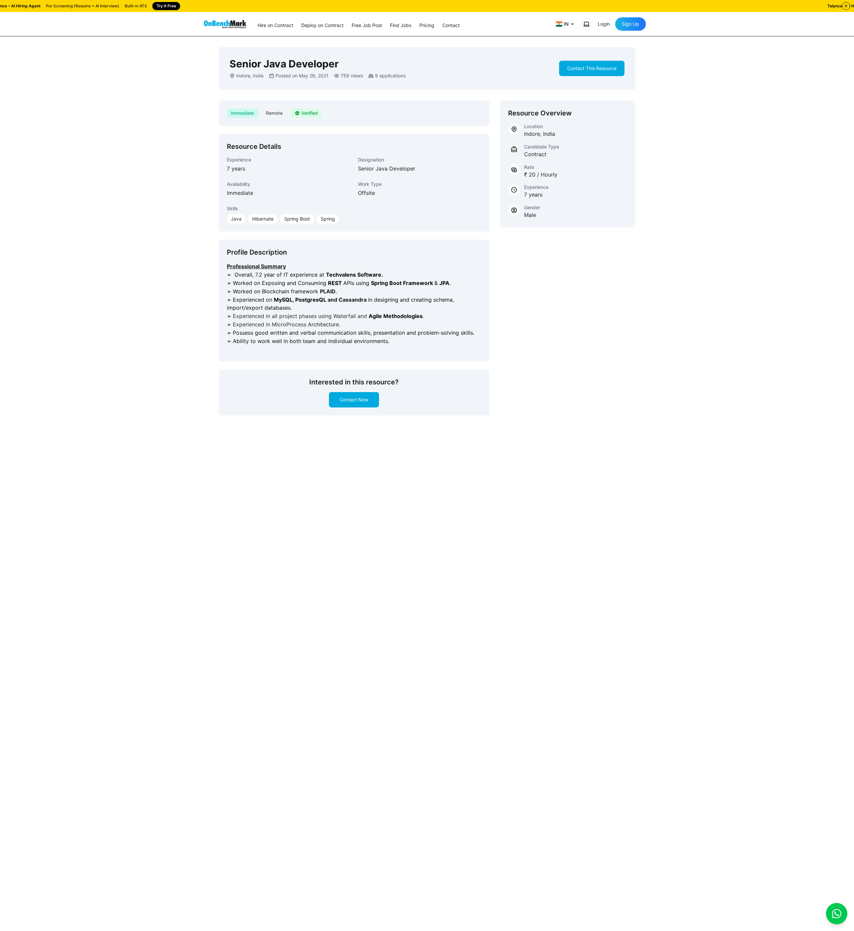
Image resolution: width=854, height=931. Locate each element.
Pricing (426, 25)
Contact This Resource (591, 68)
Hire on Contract (275, 25)
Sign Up (630, 24)
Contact (451, 25)
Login (604, 24)
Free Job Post (367, 25)
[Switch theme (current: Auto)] (586, 24)
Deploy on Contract (322, 25)
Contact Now (354, 399)
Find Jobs (400, 25)
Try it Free (166, 5)
